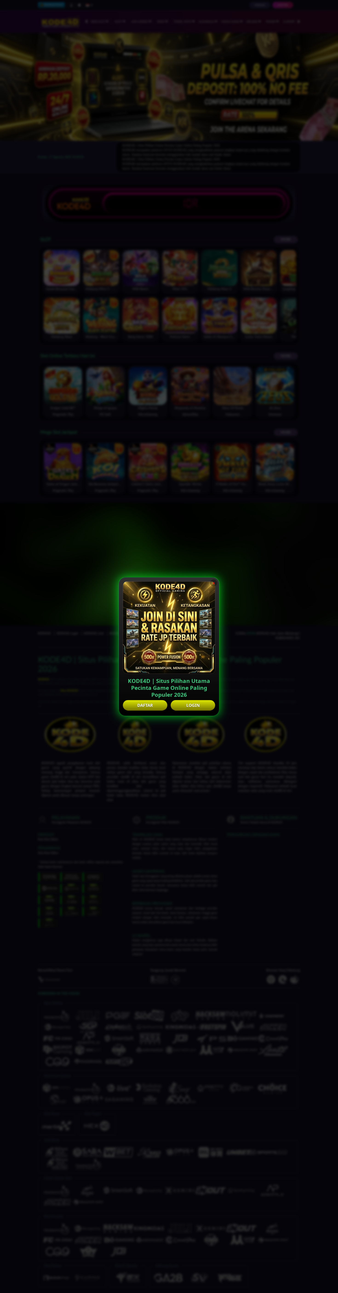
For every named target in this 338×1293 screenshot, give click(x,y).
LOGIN (193, 705)
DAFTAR (145, 705)
